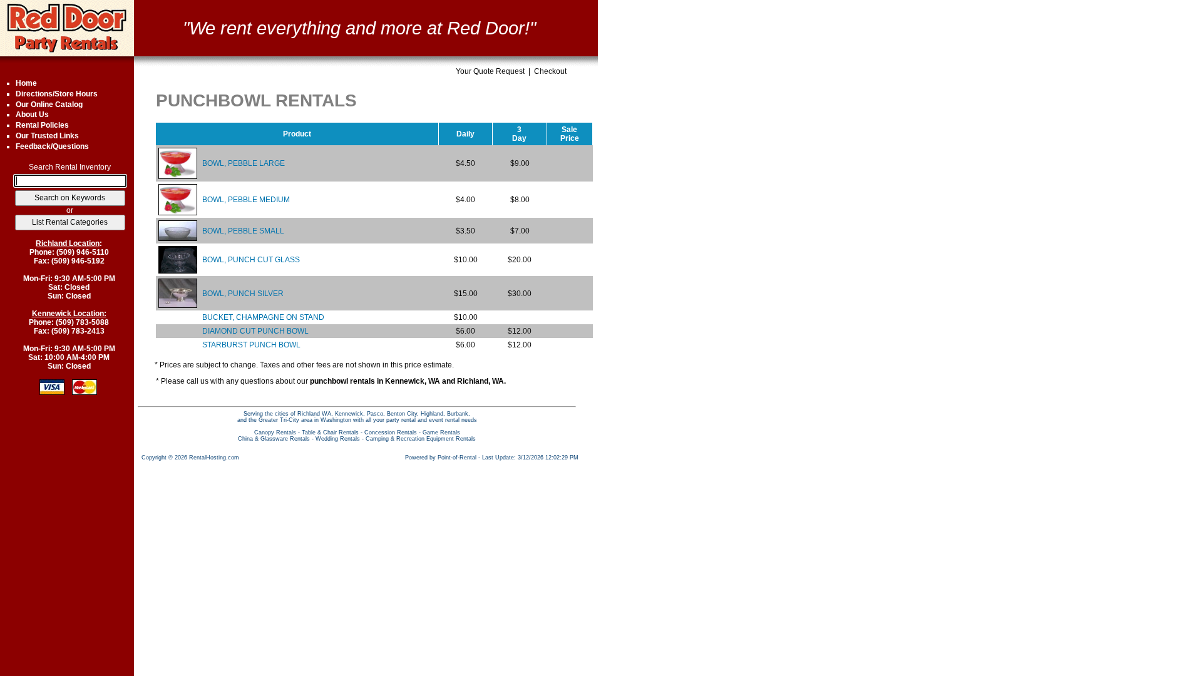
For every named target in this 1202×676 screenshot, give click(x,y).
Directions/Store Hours (57, 94)
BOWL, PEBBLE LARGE (243, 163)
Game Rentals (441, 432)
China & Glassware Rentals (274, 439)
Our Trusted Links (47, 135)
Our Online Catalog (49, 104)
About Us (32, 114)
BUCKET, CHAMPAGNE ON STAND (263, 317)
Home (26, 83)
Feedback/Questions (52, 146)
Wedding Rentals (338, 439)
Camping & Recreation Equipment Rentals (421, 439)
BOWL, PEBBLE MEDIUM (246, 199)
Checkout (550, 71)
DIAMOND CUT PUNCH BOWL (255, 331)
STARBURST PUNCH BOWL (251, 345)
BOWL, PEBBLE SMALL (243, 231)
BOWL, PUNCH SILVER (243, 293)
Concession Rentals (390, 432)
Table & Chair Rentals (330, 432)
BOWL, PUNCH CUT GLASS (251, 259)
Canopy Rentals (275, 432)
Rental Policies (42, 125)
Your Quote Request (490, 71)
